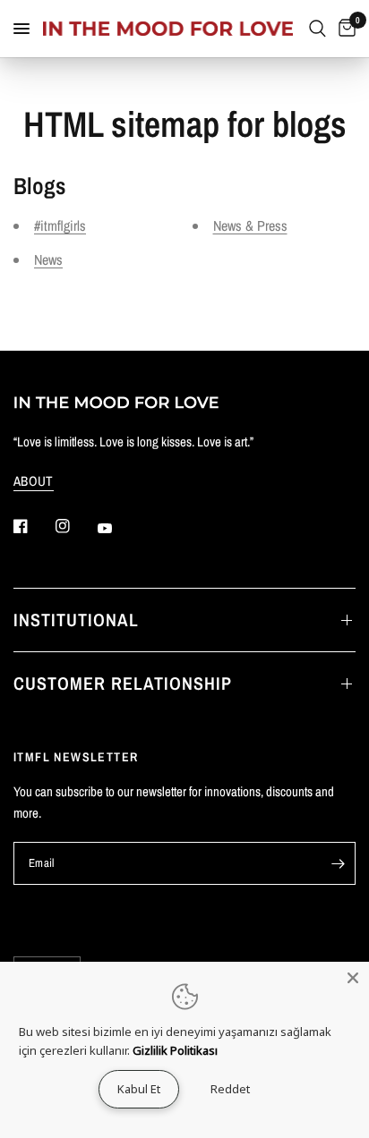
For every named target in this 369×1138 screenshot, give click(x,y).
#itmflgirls (60, 225)
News (48, 259)
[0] (344, 28)
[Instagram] (75, 526)
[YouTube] (117, 528)
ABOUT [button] (33, 480)
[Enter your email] (338, 863)
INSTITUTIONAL (76, 619)
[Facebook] (33, 526)
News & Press (250, 225)
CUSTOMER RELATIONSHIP (122, 683)
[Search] (317, 28)
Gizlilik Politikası (175, 1050)
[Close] (353, 978)
